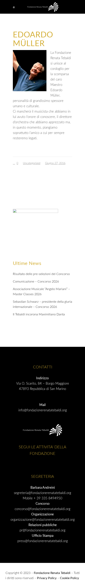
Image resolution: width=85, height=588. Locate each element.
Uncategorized (31, 163)
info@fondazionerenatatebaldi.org (42, 410)
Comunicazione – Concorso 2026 (36, 281)
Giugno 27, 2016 (55, 163)
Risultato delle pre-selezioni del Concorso (41, 274)
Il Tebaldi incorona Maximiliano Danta (39, 314)
